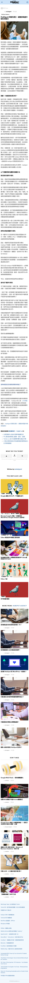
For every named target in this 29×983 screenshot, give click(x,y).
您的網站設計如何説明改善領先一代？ (11, 625)
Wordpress (7, 513)
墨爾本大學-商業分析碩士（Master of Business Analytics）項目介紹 (12, 848)
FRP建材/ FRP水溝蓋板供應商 (7, 975)
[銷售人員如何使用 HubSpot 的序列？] (14, 737)
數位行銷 (12, 513)
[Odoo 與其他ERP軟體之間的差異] (14, 528)
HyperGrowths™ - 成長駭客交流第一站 (9, 934)
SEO (2, 513)
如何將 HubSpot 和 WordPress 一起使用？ (13, 671)
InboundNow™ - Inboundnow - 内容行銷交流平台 (12, 937)
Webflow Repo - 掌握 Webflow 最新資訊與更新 (11, 948)
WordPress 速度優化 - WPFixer (8, 920)
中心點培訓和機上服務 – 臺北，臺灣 (14, 436)
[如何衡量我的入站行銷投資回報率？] (14, 639)
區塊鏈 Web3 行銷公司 (6, 910)
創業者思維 (8, 493)
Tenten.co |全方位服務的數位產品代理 (14, 439)
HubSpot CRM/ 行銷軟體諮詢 (7, 914)
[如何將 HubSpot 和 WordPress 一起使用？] (14, 662)
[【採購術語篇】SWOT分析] (14, 885)
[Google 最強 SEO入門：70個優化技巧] (14, 486)
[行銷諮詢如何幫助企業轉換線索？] (14, 711)
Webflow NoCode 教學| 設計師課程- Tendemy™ (11, 931)
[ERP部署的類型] (14, 589)
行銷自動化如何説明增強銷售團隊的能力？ (12, 697)
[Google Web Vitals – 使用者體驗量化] (14, 768)
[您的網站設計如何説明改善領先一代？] (14, 616)
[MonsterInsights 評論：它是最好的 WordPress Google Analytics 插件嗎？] (14, 506)
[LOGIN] (27, 2)
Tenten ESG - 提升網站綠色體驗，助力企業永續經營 (13, 907)
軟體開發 (17, 513)
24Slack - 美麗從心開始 (6, 928)
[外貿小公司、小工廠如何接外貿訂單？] (14, 862)
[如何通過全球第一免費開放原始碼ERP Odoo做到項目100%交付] (14, 548)
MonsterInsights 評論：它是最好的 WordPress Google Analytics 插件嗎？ (13, 516)
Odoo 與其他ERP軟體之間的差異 (10, 537)
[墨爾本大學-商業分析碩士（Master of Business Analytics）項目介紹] (14, 838)
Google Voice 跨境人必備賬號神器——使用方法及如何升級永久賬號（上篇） (14, 823)
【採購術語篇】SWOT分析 (8, 894)
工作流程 (24, 401)
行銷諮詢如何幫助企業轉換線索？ (10, 722)
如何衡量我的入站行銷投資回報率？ (10, 650)
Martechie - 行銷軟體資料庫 (7, 943)
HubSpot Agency (20, 606)
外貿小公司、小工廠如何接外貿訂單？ (11, 871)
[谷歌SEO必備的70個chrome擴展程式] (14, 791)
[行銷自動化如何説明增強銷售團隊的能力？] (14, 686)
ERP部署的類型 (5, 599)
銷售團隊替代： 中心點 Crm (15, 431)
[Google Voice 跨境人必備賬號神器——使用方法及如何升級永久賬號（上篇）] (14, 813)
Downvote (22, 456)
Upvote (6, 456)
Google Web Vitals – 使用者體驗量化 (12, 777)
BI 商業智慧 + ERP (5, 535)
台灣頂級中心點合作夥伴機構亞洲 (13, 434)
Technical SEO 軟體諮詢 (6, 917)
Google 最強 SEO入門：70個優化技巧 (12, 496)
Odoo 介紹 (4, 579)
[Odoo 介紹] (14, 569)
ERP (11, 535)
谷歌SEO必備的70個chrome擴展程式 (12, 799)
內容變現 (3, 493)
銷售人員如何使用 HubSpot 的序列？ (11, 747)
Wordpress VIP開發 (5, 923)
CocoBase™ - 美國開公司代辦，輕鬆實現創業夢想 (12, 940)
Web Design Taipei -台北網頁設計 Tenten (10, 904)
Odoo (2, 555)
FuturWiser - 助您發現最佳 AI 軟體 (8, 946)
